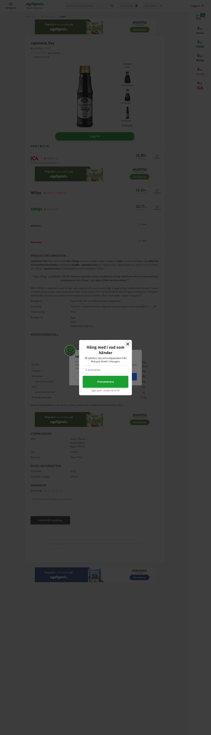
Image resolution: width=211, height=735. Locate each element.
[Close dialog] (128, 344)
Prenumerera (105, 382)
